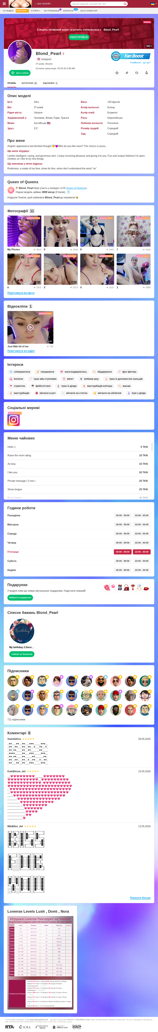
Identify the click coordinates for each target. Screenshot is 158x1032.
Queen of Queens (75, 188)
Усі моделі (8, 11)
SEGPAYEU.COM (82, 1020)
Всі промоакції (51, 11)
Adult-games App (88, 11)
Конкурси (68, 11)
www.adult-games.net (39, 1020)
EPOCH (70, 1020)
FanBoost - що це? (140, 62)
